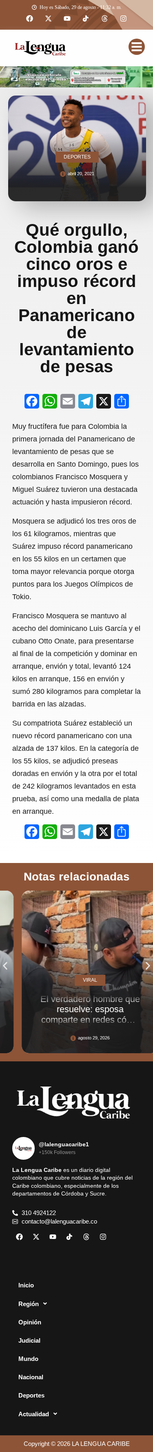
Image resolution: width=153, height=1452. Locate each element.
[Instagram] (124, 19)
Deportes (31, 1395)
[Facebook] (30, 19)
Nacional (30, 1377)
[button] (5, 966)
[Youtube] (67, 19)
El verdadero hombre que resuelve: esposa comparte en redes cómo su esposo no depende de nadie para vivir (79, 1019)
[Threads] (105, 19)
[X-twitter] (48, 19)
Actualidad (33, 1414)
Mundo (28, 1358)
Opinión (29, 1322)
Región (28, 1303)
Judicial (29, 1340)
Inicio (26, 1285)
